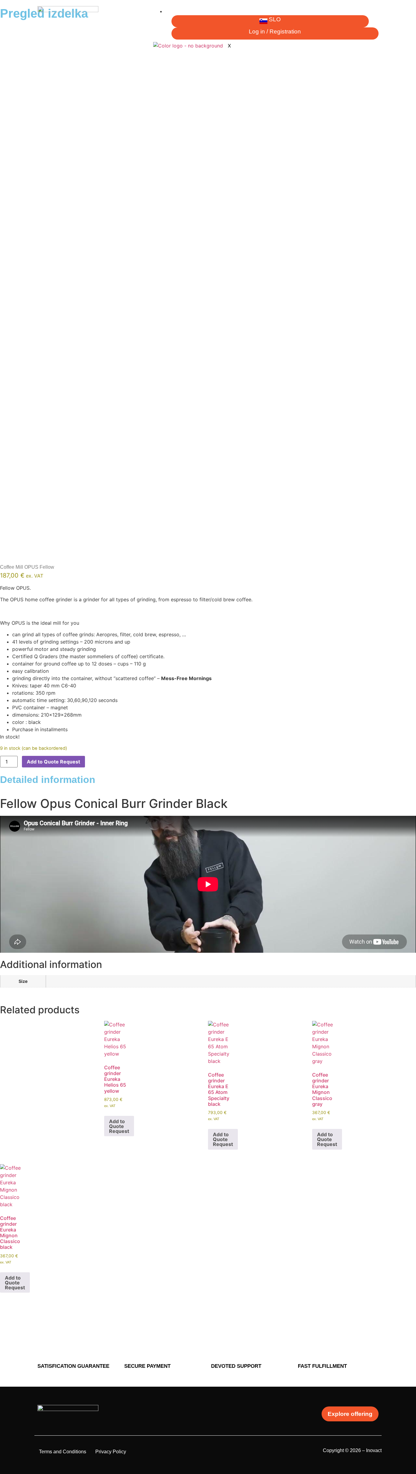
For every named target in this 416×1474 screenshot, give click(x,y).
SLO (275, 19)
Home (176, 11)
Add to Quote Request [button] (119, 1126)
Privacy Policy (110, 1451)
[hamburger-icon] (374, 14)
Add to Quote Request (53, 762)
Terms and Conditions (62, 1451)
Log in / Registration (275, 31)
